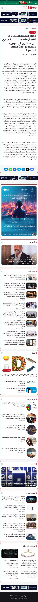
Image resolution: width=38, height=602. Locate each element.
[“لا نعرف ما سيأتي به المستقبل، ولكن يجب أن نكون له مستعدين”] (31, 407)
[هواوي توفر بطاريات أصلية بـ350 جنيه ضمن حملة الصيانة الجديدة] (31, 277)
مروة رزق (33, 54)
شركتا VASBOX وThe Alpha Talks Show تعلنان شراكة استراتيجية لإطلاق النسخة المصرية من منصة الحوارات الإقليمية (14, 285)
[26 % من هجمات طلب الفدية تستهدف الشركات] (31, 382)
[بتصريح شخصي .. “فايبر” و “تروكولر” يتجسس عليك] (31, 390)
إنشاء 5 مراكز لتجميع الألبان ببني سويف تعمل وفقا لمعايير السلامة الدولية (14, 535)
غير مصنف (27, 28)
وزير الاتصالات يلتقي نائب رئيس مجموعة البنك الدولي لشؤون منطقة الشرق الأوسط (13, 515)
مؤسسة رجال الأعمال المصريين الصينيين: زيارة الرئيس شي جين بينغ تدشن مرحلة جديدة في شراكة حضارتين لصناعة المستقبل (14, 295)
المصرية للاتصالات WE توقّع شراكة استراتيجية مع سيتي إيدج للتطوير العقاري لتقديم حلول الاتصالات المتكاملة (14, 333)
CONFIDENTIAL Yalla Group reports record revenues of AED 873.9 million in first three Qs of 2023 (10, 563)
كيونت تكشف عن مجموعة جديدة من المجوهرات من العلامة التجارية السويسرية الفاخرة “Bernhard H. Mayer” (29, 563)
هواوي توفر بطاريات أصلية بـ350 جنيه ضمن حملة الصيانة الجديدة (14, 276)
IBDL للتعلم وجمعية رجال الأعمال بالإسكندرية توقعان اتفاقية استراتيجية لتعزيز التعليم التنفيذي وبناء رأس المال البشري (14, 323)
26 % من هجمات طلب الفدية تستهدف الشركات (14, 382)
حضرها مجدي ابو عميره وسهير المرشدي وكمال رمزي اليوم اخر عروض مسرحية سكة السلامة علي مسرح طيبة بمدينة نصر (13, 416)
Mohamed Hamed (22, 599)
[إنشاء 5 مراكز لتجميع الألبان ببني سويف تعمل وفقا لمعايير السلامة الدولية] (31, 536)
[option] (19, 255)
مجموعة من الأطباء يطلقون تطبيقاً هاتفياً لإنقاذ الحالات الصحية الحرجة (13, 449)
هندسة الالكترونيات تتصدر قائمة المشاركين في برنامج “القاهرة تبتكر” (15, 427)
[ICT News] (29, 7)
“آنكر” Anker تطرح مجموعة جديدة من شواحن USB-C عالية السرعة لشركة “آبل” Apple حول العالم (14, 507)
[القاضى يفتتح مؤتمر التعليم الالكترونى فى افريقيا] (31, 441)
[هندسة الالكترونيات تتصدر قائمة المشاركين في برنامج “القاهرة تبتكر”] (31, 430)
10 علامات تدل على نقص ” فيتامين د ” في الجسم (19, 374)
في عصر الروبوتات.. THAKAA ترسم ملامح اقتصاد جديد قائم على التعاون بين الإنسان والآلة (14, 305)
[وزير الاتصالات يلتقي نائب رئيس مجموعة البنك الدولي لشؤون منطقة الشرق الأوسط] (31, 517)
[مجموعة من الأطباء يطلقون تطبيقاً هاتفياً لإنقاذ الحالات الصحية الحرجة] (31, 453)
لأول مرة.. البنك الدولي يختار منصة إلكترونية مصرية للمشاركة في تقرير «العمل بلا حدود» (10, 574)
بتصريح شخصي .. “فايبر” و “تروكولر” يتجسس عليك (15, 389)
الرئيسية (33, 28)
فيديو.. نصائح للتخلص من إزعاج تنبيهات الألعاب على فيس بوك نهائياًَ (20, 484)
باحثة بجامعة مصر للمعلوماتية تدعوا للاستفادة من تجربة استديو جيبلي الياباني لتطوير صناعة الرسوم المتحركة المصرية (14, 314)
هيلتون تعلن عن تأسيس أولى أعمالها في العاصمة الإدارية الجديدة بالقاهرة (29, 573)
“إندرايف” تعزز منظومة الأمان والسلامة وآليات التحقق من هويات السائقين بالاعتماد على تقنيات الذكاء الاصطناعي (14, 342)
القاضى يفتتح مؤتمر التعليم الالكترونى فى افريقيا (13, 438)
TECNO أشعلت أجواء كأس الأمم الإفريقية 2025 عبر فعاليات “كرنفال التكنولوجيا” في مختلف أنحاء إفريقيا (13, 499)
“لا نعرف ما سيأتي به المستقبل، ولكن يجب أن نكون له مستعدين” (13, 404)
